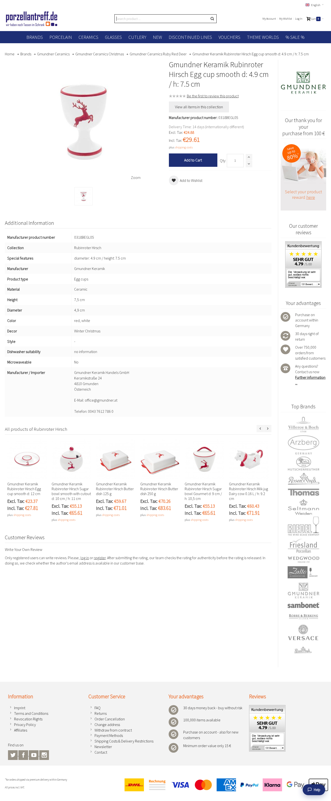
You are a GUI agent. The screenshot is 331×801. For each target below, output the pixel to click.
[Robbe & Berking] (303, 616)
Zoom (136, 177)
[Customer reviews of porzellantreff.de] (303, 244)
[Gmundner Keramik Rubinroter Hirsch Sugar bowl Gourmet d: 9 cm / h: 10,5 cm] (204, 459)
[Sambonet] (303, 605)
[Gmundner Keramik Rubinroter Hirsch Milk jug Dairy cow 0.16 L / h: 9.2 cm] (248, 459)
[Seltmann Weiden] (303, 507)
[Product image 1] (83, 196)
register (100, 557)
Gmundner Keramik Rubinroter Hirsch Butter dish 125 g (115, 488)
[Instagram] (44, 754)
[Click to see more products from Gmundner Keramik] (303, 82)
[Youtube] (34, 754)
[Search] (212, 19)
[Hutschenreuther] (303, 463)
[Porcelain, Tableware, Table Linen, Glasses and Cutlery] (31, 18)
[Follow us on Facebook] (23, 754)
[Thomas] (303, 492)
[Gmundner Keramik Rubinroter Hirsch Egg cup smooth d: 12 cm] (27, 459)
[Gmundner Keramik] (303, 590)
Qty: (223, 160)
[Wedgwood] (303, 559)
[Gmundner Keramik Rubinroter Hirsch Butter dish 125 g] (115, 459)
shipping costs (184, 147)
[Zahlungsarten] (224, 784)
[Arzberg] (303, 444)
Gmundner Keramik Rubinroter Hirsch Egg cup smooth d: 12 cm (24, 488)
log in (84, 557)
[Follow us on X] (13, 754)
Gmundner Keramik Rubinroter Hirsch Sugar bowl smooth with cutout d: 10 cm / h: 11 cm (71, 491)
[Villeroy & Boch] (303, 424)
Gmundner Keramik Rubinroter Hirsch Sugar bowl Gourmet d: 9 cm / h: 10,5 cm (203, 491)
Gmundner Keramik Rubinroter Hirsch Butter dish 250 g (159, 488)
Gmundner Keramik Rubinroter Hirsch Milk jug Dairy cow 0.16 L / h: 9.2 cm (248, 491)
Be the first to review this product (213, 95)
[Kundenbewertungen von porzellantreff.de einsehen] (267, 707)
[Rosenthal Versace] (303, 639)
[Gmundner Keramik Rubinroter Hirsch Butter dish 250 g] (160, 459)
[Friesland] (303, 546)
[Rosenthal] (303, 479)
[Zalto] (303, 572)
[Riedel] (303, 526)
